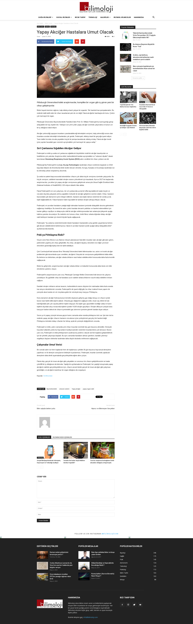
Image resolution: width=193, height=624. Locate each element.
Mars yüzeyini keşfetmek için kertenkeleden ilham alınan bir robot (144, 68)
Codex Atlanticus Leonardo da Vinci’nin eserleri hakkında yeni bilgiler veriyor (61, 565)
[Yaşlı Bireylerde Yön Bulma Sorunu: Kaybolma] (128, 97)
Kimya (122, 579)
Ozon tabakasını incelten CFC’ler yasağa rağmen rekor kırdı (60, 576)
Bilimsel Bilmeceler (122, 17)
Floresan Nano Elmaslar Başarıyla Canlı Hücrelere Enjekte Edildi (147, 127)
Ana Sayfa (40, 23)
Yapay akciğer (76, 389)
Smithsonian (47, 376)
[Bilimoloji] (96, 7)
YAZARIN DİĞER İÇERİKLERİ (62, 437)
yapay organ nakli (88, 389)
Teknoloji (92, 17)
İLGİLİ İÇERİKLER (44, 437)
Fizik (121, 559)
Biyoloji (47, 26)
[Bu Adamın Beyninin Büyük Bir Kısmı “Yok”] (125, 47)
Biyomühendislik (52, 389)
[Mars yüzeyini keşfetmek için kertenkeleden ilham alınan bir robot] (125, 69)
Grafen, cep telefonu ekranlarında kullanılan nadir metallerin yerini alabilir (143, 57)
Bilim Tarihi (80, 17)
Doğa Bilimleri (44, 17)
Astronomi (124, 563)
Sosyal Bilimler (63, 17)
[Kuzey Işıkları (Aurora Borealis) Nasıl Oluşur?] (84, 576)
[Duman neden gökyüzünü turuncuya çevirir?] (42, 555)
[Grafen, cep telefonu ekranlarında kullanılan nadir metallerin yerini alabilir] (125, 58)
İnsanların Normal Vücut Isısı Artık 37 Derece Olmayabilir (147, 107)
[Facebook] (122, 605)
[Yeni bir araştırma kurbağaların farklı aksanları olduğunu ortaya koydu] (102, 450)
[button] (153, 17)
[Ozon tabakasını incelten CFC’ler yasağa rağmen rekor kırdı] (42, 577)
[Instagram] (128, 605)
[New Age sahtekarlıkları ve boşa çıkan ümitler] (84, 555)
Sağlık (66, 457)
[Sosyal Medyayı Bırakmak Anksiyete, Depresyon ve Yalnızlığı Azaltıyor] (49, 450)
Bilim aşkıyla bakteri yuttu (46, 409)
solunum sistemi (64, 389)
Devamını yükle (137, 78)
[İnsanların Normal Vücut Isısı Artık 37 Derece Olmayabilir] (147, 97)
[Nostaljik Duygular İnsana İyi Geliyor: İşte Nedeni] (128, 118)
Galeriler (104, 17)
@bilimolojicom (110, 533)
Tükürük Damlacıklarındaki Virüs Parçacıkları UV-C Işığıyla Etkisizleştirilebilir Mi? (144, 35)
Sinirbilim (123, 102)
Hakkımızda (139, 17)
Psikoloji (123, 123)
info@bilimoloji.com (90, 617)
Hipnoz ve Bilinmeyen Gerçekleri (103, 409)
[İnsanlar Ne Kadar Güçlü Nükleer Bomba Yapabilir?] (76, 450)
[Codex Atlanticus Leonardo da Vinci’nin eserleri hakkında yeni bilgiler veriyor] (42, 566)
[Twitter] (134, 605)
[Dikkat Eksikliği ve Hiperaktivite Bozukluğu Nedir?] (84, 566)
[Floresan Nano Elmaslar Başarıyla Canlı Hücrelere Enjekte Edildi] (147, 118)
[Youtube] (140, 605)
